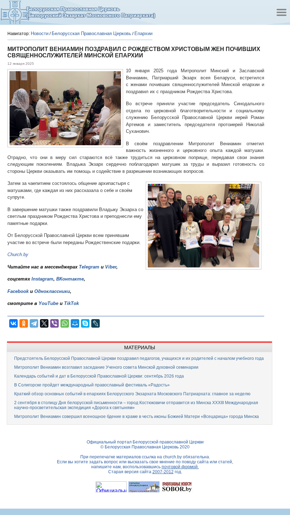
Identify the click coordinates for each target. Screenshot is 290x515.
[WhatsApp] (64, 323)
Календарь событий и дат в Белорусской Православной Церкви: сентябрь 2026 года (99, 376)
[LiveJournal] (95, 323)
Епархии (143, 33)
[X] (44, 323)
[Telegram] (34, 323)
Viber (110, 267)
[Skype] (85, 323)
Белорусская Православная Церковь (91, 33)
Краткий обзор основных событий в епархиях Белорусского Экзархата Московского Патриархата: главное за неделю (132, 393)
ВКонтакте (70, 279)
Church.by (17, 254)
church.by (172, 456)
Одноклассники (52, 291)
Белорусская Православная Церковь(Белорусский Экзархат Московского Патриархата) (91, 12)
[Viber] (54, 323)
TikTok (71, 303)
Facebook (18, 291)
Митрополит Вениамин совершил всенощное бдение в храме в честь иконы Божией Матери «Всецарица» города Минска (136, 416)
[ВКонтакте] (13, 323)
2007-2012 (163, 471)
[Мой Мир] (75, 323)
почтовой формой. (180, 466)
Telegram (89, 267)
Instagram (42, 279)
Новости (39, 33)
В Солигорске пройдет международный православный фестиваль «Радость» (92, 385)
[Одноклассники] (23, 323)
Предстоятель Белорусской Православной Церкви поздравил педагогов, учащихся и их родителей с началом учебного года (139, 358)
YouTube (49, 303)
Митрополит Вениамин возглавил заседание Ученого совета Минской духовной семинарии (106, 367)
